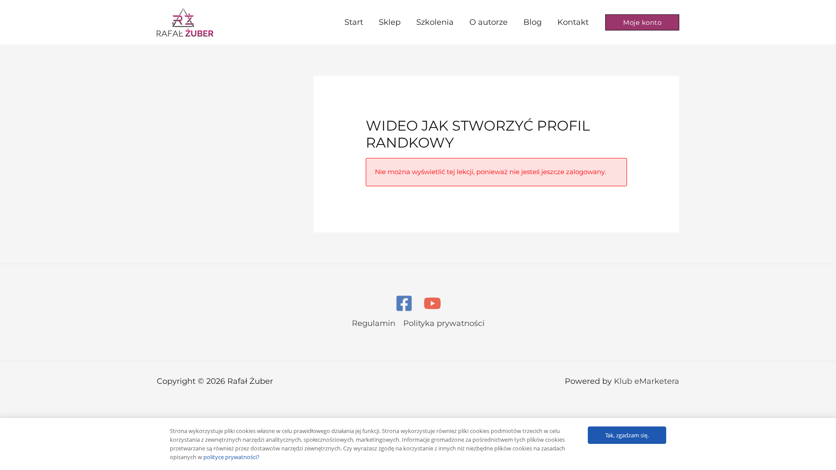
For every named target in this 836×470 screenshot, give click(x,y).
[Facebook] (404, 303)
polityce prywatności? (231, 457)
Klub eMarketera (646, 381)
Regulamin (373, 323)
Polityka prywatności (444, 323)
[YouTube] (432, 303)
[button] (642, 22)
